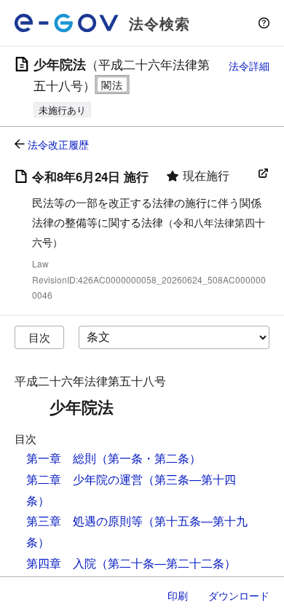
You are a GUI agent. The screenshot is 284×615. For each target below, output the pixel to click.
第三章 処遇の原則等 (84, 520)
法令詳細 (249, 65)
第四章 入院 (61, 563)
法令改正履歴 (58, 144)
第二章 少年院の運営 (84, 479)
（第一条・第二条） (148, 458)
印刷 (177, 595)
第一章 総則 (61, 458)
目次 (39, 337)
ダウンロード (238, 595)
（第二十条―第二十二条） (166, 563)
